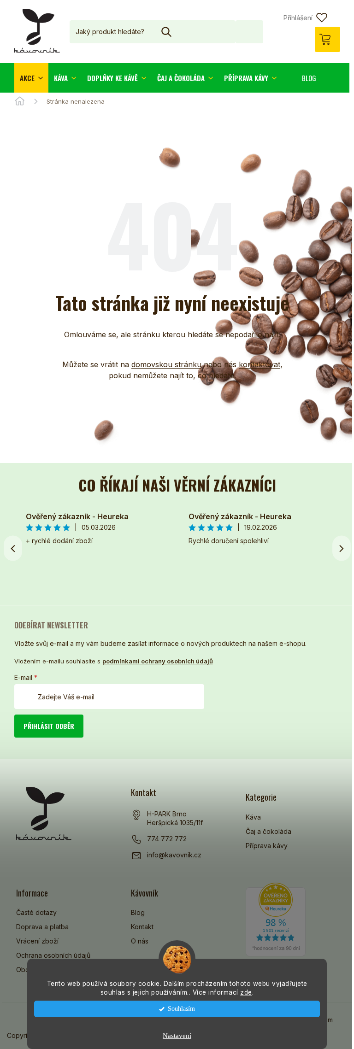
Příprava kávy (267, 846)
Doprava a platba (42, 927)
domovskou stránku (166, 364)
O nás (139, 941)
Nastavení (177, 1035)
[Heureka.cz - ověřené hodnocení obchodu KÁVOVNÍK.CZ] (276, 919)
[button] (341, 548)
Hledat (249, 31)
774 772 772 (167, 839)
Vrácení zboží (37, 941)
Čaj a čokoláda (268, 831)
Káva (253, 817)
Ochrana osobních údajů (53, 955)
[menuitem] (31, 78)
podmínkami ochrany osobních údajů (157, 661)
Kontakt (142, 927)
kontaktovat (259, 364)
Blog (138, 912)
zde (246, 992)
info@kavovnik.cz (174, 855)
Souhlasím (181, 1008)
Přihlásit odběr (49, 726)
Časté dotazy (36, 912)
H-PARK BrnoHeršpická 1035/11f (175, 818)
